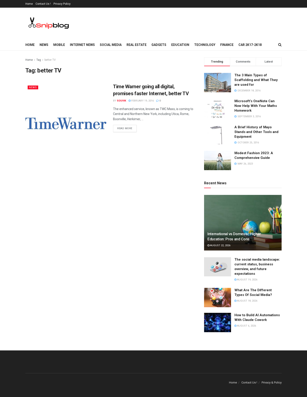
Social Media (111, 45)
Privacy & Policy (272, 382)
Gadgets (158, 45)
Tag (38, 59)
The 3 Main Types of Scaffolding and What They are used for (256, 80)
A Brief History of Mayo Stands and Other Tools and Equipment (256, 132)
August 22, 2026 (219, 245)
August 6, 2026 (246, 325)
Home (29, 3)
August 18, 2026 (246, 300)
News (44, 45)
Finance (227, 45)
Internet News (82, 45)
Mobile (59, 45)
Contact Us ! (43, 3)
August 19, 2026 (246, 279)
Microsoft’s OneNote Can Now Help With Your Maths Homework (255, 106)
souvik (121, 100)
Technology (204, 45)
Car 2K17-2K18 (250, 45)
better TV (50, 59)
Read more (124, 128)
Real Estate (137, 45)
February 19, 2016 (142, 100)
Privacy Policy (62, 3)
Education (180, 45)
